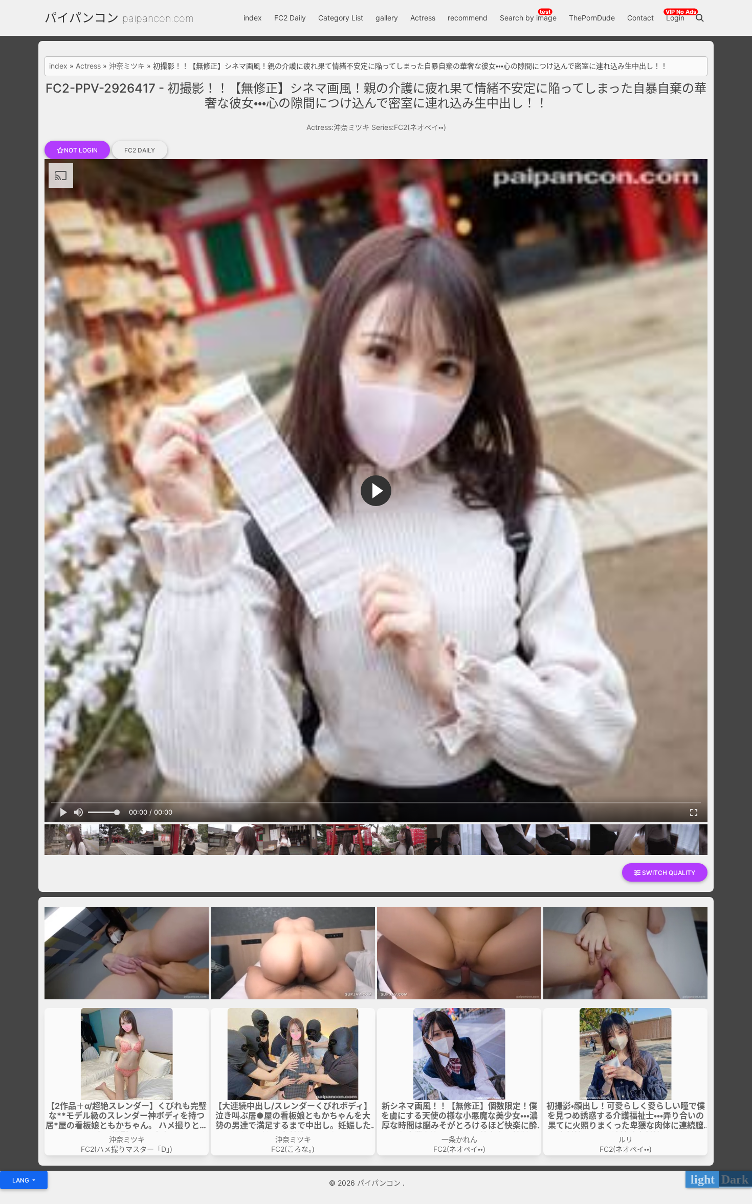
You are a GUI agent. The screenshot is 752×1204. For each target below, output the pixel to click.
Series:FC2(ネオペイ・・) (408, 127)
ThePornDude (592, 17)
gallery (386, 17)
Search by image (528, 17)
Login (675, 17)
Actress (422, 17)
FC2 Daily (290, 17)
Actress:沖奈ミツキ (337, 127)
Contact (640, 17)
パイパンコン (82, 17)
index (253, 17)
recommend (468, 17)
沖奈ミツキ (127, 66)
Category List (340, 17)
